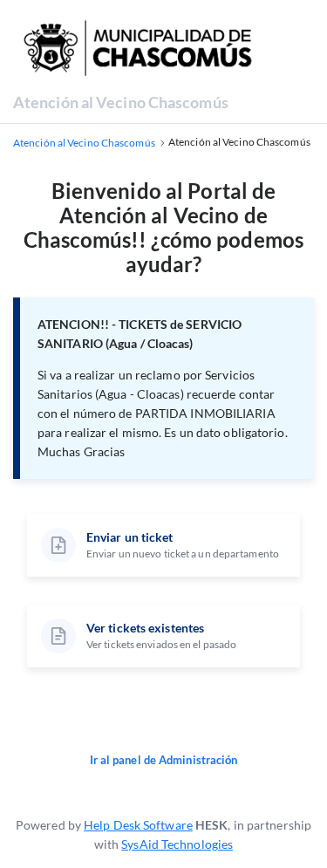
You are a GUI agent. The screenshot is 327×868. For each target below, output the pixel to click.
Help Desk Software (138, 824)
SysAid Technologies (177, 844)
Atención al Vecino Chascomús (120, 102)
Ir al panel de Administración (164, 760)
